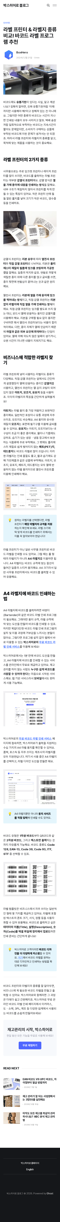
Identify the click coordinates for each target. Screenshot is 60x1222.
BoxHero (22, 52)
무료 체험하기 (30, 1045)
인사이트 (6, 23)
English (30, 1169)
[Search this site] (48, 5)
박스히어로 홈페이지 (30, 1163)
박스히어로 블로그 (16, 5)
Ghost (50, 1193)
